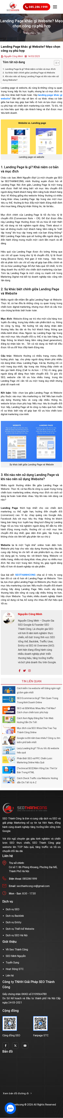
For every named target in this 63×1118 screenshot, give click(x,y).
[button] (54, 6)
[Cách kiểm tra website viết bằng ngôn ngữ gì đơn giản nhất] (8, 689)
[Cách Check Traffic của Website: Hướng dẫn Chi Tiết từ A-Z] (8, 779)
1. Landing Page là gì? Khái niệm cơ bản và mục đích (29, 69)
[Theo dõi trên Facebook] (5, 1045)
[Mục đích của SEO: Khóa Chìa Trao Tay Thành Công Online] (8, 729)
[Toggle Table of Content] (55, 63)
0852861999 (29, 878)
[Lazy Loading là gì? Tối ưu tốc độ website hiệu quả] (8, 750)
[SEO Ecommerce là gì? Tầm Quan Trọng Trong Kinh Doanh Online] (8, 699)
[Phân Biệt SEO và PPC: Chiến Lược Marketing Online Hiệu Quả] (8, 759)
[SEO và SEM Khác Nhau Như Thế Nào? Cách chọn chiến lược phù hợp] (8, 710)
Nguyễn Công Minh (13, 56)
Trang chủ (28, 33)
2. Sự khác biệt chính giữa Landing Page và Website (29, 72)
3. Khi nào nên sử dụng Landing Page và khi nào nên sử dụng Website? (31, 78)
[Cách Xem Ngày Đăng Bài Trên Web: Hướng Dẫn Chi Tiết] (8, 719)
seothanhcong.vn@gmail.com (33, 886)
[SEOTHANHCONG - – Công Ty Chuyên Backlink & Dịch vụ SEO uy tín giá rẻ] (13, 6)
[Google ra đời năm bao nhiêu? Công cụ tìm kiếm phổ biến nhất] (8, 740)
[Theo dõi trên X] (15, 1045)
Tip (38, 33)
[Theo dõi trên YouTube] (25, 1045)
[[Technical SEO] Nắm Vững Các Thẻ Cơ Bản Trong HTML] (8, 769)
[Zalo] (10, 1108)
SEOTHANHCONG (25, 574)
